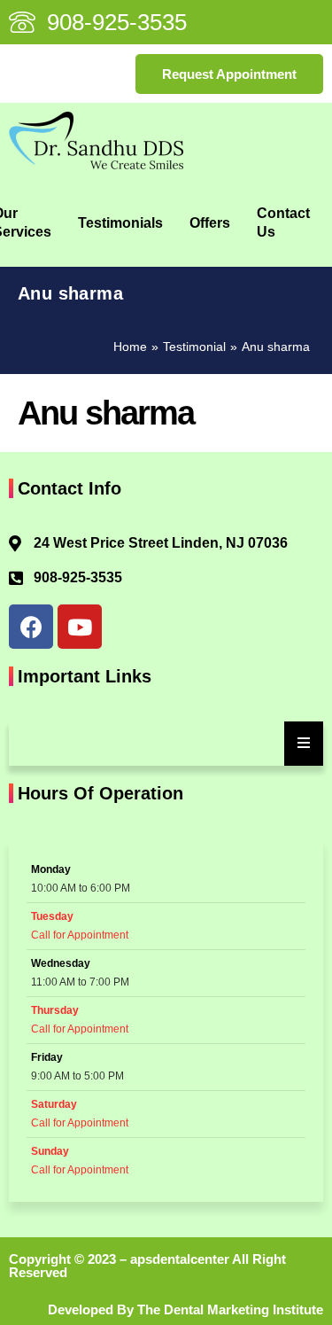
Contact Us (283, 222)
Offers (209, 222)
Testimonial (194, 346)
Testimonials (120, 222)
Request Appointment (229, 74)
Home (130, 346)
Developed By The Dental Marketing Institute (185, 1309)
